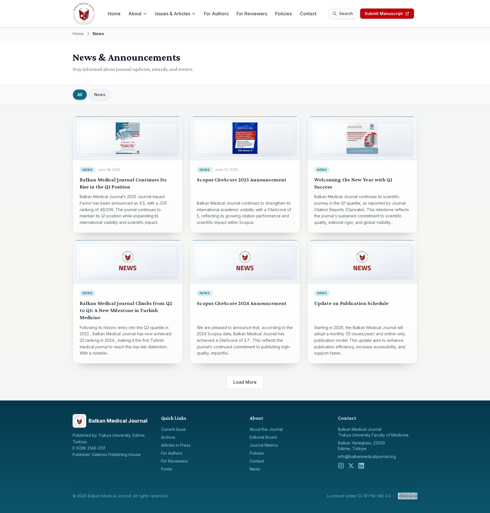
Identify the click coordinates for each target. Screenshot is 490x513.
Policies (283, 13)
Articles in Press (176, 445)
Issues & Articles (172, 13)
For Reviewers (251, 13)
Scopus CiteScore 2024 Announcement (242, 303)
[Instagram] (341, 466)
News (99, 94)
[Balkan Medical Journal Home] (84, 13)
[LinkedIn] (361, 466)
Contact (308, 13)
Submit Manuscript (384, 13)
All (79, 94)
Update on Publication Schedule (351, 303)
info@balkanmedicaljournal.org (367, 456)
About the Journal (266, 429)
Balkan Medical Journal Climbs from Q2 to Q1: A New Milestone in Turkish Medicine (126, 310)
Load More (245, 382)
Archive (168, 437)
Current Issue (173, 429)
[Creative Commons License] (407, 496)
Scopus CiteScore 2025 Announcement (241, 180)
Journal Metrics (264, 445)
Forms (166, 469)
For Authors (216, 13)
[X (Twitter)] (351, 466)
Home (114, 13)
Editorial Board (263, 437)
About (134, 13)
